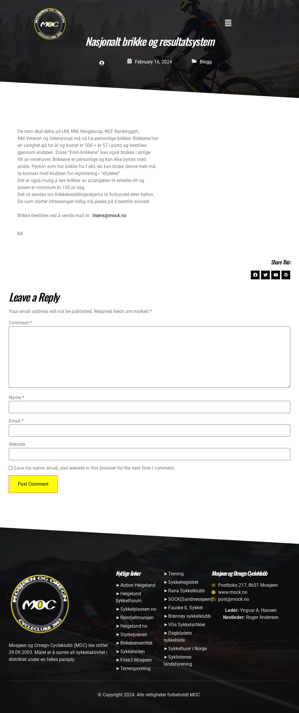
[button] (228, 23)
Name (16, 397)
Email (16, 421)
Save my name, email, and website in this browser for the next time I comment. (94, 468)
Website (17, 444)
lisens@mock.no (108, 215)
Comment (20, 323)
